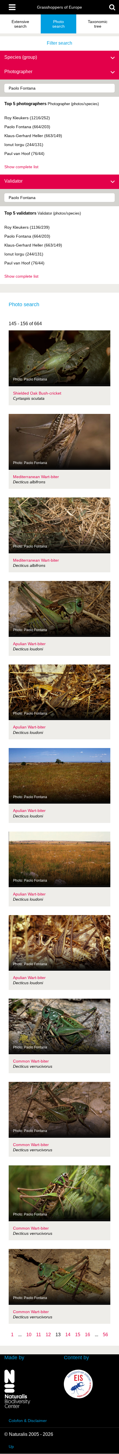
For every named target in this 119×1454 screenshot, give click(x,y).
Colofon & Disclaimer (28, 1420)
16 (87, 1334)
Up (11, 1446)
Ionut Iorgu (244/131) (23, 145)
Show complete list (21, 166)
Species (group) (20, 57)
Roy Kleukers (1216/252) (27, 118)
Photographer (18, 71)
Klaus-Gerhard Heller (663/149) (33, 136)
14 (67, 1334)
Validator (13, 181)
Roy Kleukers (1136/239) (27, 227)
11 (38, 1334)
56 (105, 1334)
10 (28, 1334)
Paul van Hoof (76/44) (24, 154)
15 (77, 1334)
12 (48, 1334)
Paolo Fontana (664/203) (27, 127)
